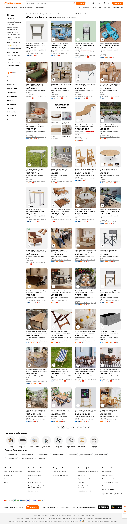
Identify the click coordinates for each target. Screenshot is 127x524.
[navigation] (14, 221)
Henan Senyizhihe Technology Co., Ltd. (110, 137)
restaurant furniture (58, 454)
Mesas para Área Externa (65, 14)
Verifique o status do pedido (110, 478)
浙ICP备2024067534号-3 (111, 521)
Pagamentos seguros (34, 471)
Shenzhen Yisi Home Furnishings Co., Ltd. (37, 137)
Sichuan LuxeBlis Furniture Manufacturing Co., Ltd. (85, 341)
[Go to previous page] (58, 427)
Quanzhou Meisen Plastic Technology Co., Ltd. (37, 419)
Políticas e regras (33, 491)
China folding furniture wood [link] (83, 14)
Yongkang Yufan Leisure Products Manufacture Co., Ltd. (37, 219)
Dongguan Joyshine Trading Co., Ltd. (61, 181)
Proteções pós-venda (34, 482)
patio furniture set (102, 454)
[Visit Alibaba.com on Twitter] (111, 493)
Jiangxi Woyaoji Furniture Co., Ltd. (36, 300)
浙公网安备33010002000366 (94, 521)
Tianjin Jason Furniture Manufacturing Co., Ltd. (61, 379)
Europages (90, 515)
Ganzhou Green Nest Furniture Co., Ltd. (85, 379)
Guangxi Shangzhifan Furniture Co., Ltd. (110, 56)
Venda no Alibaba (107, 471)
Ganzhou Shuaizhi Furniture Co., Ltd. (36, 381)
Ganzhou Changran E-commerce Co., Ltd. (85, 219)
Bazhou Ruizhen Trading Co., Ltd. (35, 181)
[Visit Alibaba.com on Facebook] (103, 493)
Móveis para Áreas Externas (47, 14)
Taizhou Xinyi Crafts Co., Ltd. (59, 419)
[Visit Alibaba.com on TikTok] (122, 493)
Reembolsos (81, 482)
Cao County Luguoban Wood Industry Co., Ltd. (85, 419)
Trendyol (83, 515)
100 (85, 427)
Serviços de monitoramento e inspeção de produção (36, 486)
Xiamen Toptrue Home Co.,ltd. (59, 96)
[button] (74, 3)
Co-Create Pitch (8, 475)
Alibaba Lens (14, 507)
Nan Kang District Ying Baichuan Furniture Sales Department (37, 96)
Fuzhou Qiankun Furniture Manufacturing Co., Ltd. (110, 96)
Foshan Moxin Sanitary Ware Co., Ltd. (61, 260)
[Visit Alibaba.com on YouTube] (118, 493)
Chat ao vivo (81, 475)
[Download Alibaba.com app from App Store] (103, 507)
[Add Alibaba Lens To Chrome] (32, 507)
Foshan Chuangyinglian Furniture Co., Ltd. (110, 300)
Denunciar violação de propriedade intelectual (88, 486)
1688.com (44, 515)
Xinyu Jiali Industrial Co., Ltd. (59, 300)
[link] (124, 506)
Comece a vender (107, 475)
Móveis (34, 14)
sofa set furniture (12, 458)
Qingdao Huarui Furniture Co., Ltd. (85, 96)
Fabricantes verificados (59, 471)
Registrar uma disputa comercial (87, 478)
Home (27, 14)
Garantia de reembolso (34, 475)
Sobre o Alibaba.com (10, 468)
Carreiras (6, 482)
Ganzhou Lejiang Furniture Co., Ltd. (110, 379)
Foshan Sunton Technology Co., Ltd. (85, 303)
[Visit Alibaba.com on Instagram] (115, 493)
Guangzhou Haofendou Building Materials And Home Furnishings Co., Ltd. (37, 341)
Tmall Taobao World (54, 515)
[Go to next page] (88, 427)
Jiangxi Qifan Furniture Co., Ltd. (109, 419)
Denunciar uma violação (85, 491)
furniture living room (27, 458)
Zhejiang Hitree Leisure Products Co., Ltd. (110, 260)
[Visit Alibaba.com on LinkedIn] (107, 493)
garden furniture (43, 454)
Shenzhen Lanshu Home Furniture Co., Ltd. (85, 139)
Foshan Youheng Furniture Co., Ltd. (110, 341)
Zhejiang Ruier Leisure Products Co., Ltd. (110, 222)
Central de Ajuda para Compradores (88, 471)
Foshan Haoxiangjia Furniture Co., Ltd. (61, 219)
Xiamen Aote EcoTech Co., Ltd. (60, 341)
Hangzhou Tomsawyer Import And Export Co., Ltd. (110, 181)
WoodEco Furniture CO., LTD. (34, 53)
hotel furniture (42, 458)
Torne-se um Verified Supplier (110, 482)
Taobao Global (71, 515)
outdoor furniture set (27, 454)
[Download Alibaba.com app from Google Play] (117, 507)
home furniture (73, 454)
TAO (78, 515)
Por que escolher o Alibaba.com (13, 471)
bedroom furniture (87, 454)
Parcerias (105, 486)
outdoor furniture (12, 454)
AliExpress (37, 515)
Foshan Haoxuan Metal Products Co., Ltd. (85, 55)
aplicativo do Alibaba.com (88, 507)
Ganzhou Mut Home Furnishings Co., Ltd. (85, 260)
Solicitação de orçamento (60, 475)
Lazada (64, 515)
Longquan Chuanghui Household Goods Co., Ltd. (85, 178)
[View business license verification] (80, 521)
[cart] (99, 3)
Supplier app (51, 507)
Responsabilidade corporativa (12, 478)
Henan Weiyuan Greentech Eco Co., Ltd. (37, 262)
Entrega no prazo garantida (36, 478)
